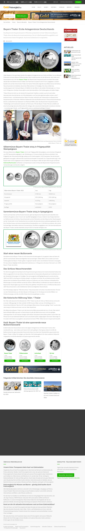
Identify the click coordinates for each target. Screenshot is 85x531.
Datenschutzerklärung (60, 526)
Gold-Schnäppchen (35, 526)
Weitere (53, 7)
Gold (39, 7)
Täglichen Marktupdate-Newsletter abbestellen (68, 478)
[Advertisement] (73, 111)
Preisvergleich (21, 16)
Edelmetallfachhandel (9, 162)
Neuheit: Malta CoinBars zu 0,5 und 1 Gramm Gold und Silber (52, 395)
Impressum (22, 528)
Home (33, 7)
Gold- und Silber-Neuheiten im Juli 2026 (75, 71)
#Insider (77, 7)
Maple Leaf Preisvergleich (21, 526)
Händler (61, 7)
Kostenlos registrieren (66, 2)
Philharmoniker (23, 353)
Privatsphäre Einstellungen (11, 528)
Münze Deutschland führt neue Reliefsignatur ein (76, 77)
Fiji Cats (52, 353)
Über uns (55, 2)
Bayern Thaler (23, 79)
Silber (46, 7)
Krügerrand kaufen (8, 526)
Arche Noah (38, 353)
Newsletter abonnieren (66, 475)
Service (69, 7)
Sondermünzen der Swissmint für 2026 (11, 393)
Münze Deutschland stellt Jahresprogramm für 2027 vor (32, 390)
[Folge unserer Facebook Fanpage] (4, 2)
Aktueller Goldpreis (47, 526)
